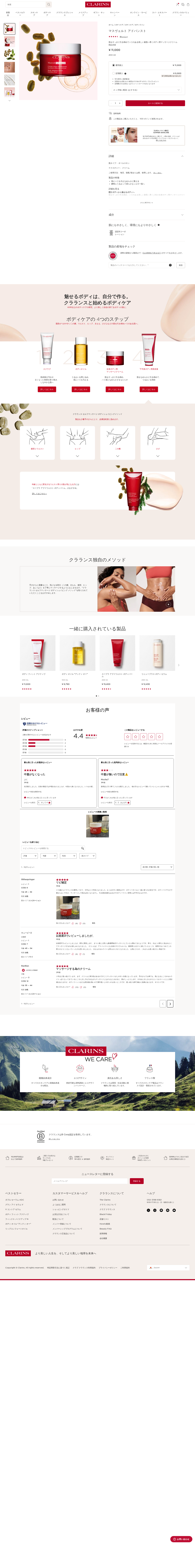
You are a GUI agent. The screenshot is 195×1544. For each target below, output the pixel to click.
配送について (58, 1219)
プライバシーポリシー (108, 1268)
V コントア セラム (13, 1209)
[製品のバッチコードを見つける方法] (170, 265)
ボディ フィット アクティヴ (17, 1214)
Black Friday (106, 1214)
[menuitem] (177, 4)
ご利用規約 (125, 1268)
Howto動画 (105, 1224)
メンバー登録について (62, 1224)
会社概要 (103, 1238)
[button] (9, 29)
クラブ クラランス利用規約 (84, 1268)
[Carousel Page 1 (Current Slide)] (96, 695)
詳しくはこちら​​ (161, 140)
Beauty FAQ (105, 1229)
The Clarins (105, 1200)
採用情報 (103, 1233)
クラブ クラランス (107, 1209)
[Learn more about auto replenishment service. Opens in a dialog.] (125, 73)
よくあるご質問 (59, 1205)
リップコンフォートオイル (16, 1229)
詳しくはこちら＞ (39, 494)
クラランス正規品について (64, 1233)
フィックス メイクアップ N (16, 1219)
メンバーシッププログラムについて (67, 1229)
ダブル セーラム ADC (14, 1200)
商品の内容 (112, 45)
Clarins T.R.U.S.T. (152, 253)
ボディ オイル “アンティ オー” (18, 1224)
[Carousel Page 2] (98, 695)
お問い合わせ (58, 1200)
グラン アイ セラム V (14, 1205)
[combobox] (147, 90)
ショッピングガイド (61, 1209)
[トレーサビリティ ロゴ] (113, 256)
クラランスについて (108, 1205)
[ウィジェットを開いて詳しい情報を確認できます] (181, 1539)
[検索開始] (49, 4)
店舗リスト (104, 1219)
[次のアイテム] (9, 101)
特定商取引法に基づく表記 (58, 1268)
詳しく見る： (157, 173)
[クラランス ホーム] (98, 4)
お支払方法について (61, 1214)
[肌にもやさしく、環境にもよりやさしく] (158, 225)
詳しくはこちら (54, 1139)
